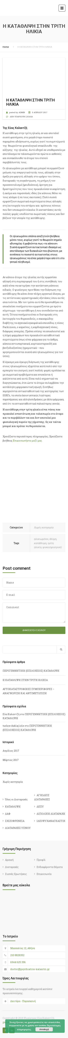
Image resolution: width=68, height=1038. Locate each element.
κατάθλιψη (40, 543)
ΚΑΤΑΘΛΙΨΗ (13, 806)
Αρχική (9, 859)
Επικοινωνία (44, 874)
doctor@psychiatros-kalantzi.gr (30, 969)
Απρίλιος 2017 (11, 750)
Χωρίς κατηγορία (43, 527)
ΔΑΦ (7, 813)
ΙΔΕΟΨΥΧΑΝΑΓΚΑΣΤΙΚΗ (52, 821)
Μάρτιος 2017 (11, 760)
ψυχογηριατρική (51, 547)
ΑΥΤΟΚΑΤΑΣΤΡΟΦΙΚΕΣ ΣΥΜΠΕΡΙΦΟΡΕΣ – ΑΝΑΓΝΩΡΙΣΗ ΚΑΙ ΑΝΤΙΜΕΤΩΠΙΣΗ (28, 691)
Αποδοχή (44, 1029)
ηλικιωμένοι (41, 539)
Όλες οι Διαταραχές (16, 799)
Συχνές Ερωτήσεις (16, 874)
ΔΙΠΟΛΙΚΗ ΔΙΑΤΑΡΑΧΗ (51, 813)
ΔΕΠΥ (40, 806)
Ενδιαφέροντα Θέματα (50, 867)
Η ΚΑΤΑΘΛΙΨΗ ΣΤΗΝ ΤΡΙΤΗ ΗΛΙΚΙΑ (25, 680)
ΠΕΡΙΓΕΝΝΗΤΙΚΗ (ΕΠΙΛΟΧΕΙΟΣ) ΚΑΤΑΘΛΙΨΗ (31, 670)
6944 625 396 (18, 962)
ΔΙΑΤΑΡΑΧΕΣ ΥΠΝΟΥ (18, 828)
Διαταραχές (12, 867)
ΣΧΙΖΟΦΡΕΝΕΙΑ (14, 821)
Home (6, 47)
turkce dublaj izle (13, 725)
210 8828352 (17, 955)
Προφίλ (41, 859)
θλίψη (52, 539)
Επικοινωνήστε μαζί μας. (28, 440)
